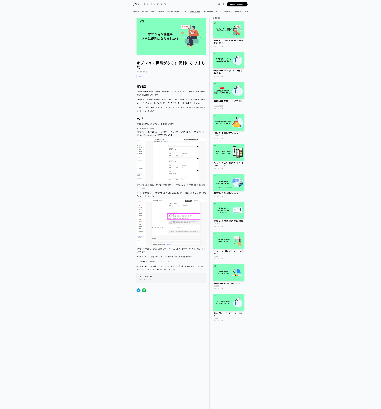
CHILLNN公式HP (145, 277)
